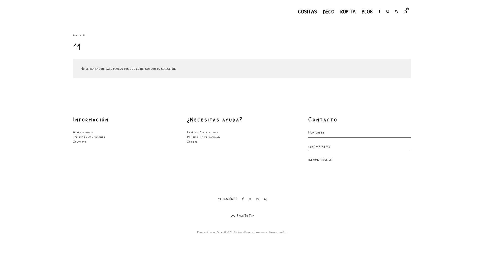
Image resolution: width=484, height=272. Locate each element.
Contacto (79, 141)
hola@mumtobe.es (320, 159)
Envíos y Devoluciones (202, 132)
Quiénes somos (83, 132)
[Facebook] (379, 11)
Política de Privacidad (203, 136)
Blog (367, 11)
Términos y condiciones (89, 136)
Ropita (348, 11)
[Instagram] (387, 11)
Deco (328, 11)
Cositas (307, 11)
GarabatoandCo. (278, 232)
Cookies (192, 141)
